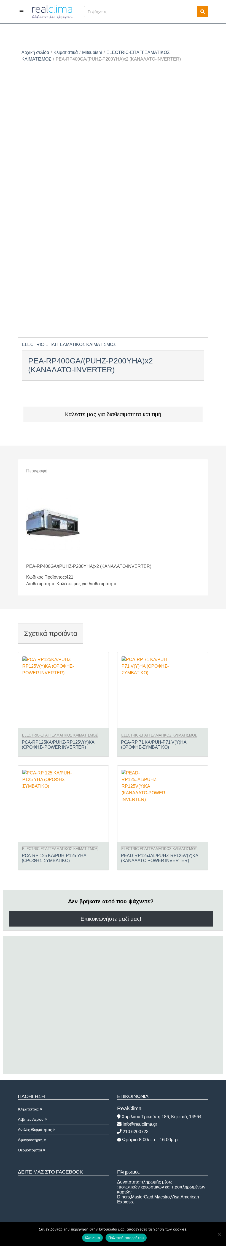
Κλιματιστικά (65, 52)
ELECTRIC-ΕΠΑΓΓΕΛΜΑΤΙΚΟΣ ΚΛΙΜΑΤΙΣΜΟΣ (69, 344)
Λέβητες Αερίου (31, 1119)
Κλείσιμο (92, 1237)
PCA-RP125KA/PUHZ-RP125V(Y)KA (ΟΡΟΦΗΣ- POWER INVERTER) (58, 745)
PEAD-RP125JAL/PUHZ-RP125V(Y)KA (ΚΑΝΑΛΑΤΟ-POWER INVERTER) (159, 858)
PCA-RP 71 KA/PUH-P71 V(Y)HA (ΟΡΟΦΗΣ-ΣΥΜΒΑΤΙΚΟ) (153, 745)
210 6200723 (135, 1131)
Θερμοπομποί (30, 1150)
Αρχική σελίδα (35, 52)
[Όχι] (219, 1234)
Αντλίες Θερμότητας (35, 1129)
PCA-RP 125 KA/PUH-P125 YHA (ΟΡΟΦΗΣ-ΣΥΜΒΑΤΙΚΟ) (54, 858)
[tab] (36, 471)
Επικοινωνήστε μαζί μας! (110, 919)
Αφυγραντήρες (30, 1140)
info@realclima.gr (139, 1124)
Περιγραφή (36, 471)
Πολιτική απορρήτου (126, 1237)
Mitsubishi (92, 52)
